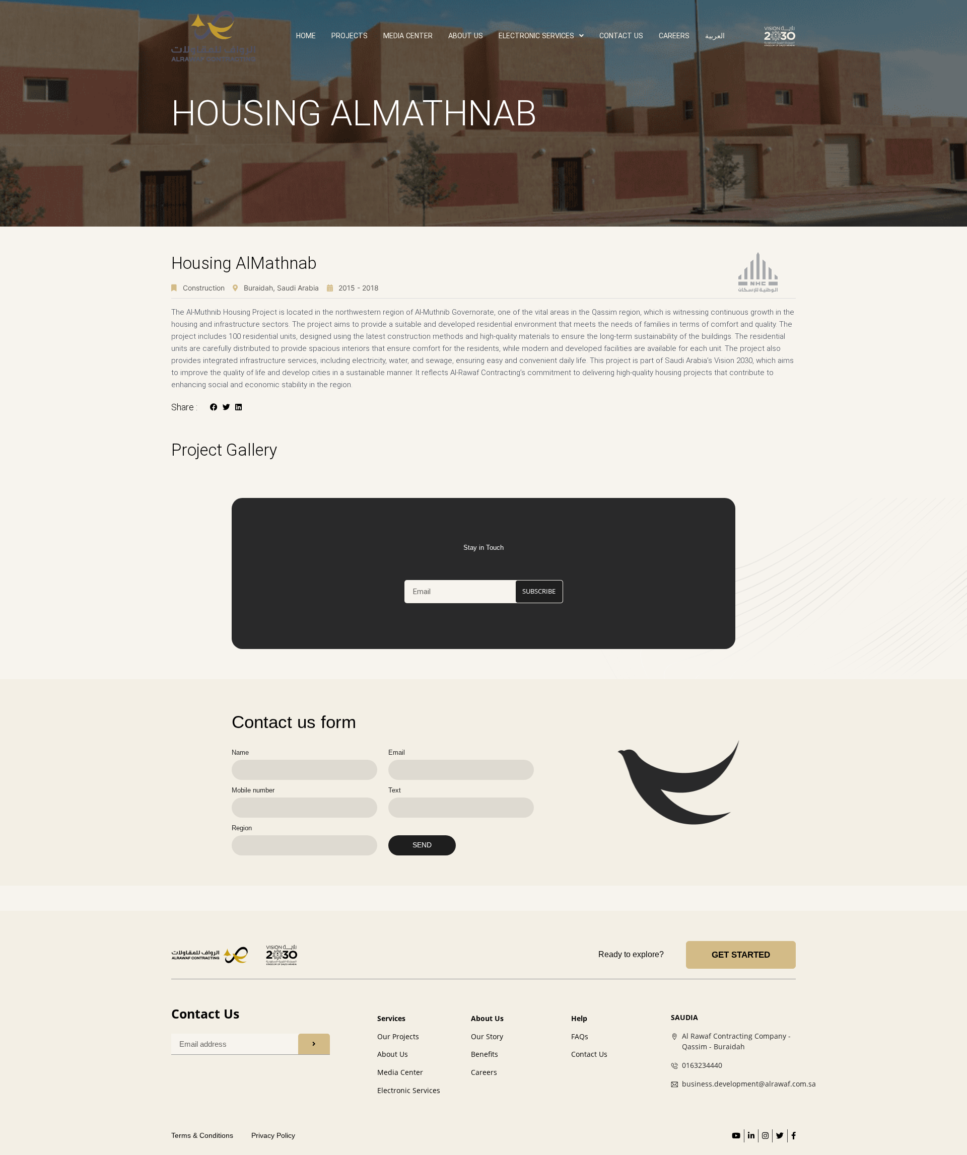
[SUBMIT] (314, 1044)
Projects (349, 36)
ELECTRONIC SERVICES (536, 36)
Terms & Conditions (202, 1135)
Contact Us (621, 36)
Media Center (408, 36)
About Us (465, 36)
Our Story (487, 1036)
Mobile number (253, 790)
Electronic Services (408, 1090)
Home (306, 36)
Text (394, 790)
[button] (214, 407)
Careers (674, 36)
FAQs (579, 1036)
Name (240, 752)
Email (396, 752)
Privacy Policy (273, 1135)
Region (242, 828)
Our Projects (398, 1036)
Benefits (484, 1054)
